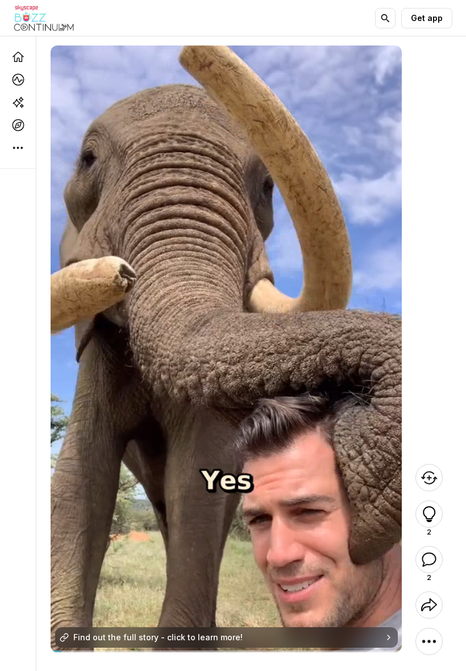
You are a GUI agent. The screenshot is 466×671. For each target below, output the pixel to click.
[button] (429, 514)
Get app (427, 18)
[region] (226, 651)
